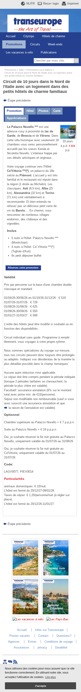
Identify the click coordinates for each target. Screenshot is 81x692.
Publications (49, 52)
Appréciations (16, 118)
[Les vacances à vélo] (28, 619)
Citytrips (28, 36)
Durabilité (61, 647)
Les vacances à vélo (19, 52)
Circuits (35, 44)
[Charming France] (25, 575)
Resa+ (51, 3)
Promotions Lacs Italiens (39, 70)
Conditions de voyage (59, 641)
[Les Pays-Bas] (57, 619)
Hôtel (30, 111)
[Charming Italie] (56, 575)
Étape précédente (19, 100)
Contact (43, 635)
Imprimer (73, 3)
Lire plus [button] (50, 677)
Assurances (21, 647)
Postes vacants (19, 635)
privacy (42, 647)
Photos (43, 111)
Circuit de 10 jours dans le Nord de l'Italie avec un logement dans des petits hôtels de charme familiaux (38, 74)
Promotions (14, 44)
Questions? (63, 635)
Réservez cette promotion (23, 267)
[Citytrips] (56, 614)
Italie (21, 70)
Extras (32, 641)
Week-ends (55, 44)
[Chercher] (76, 60)
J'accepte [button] (40, 686)
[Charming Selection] (25, 614)
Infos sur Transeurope (49, 630)
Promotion (14, 111)
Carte (57, 111)
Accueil (11, 36)
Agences (14, 641)
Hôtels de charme (53, 36)
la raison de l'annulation (24, 407)
